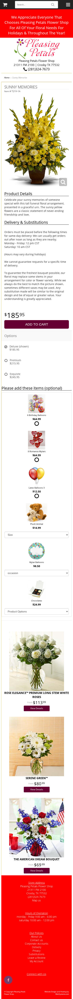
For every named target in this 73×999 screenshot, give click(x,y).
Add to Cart (36, 324)
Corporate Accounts (36, 943)
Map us (36, 900)
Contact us (36, 940)
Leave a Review (36, 957)
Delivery (36, 947)
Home (6, 77)
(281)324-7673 (38, 69)
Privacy (36, 950)
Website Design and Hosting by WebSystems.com (57, 992)
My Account (36, 961)
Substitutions (36, 954)
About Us (36, 936)
